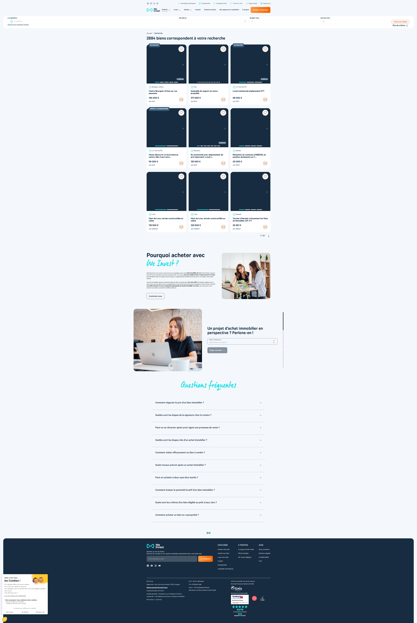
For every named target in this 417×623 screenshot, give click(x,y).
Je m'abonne (205, 559)
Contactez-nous (155, 296)
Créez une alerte (400, 22)
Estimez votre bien (260, 10)
